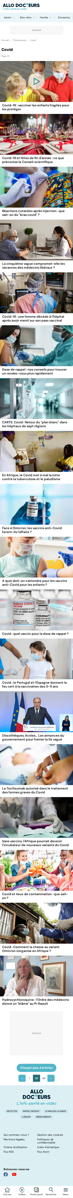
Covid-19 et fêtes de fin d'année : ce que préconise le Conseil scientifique (33, 160)
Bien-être (25, 17)
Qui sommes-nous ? (16, 1135)
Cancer (26, 1116)
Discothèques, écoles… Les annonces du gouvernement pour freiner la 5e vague (33, 737)
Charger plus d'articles (36, 1068)
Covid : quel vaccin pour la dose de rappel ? (35, 634)
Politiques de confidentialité (46, 1141)
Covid (33, 40)
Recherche (51, 1194)
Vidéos (21, 1194)
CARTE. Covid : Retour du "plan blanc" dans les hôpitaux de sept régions (34, 424)
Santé (7, 17)
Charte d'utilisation (15, 1147)
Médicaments (43, 1116)
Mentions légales (14, 1139)
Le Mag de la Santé (55, 1111)
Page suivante (51, 1078)
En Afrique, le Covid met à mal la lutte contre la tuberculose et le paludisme (31, 477)
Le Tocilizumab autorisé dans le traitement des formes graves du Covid (35, 790)
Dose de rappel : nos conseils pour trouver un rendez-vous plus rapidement (34, 371)
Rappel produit (31, 1111)
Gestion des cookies (50, 1135)
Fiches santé (36, 1194)
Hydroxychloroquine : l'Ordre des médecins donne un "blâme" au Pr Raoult (35, 1002)
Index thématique (48, 1147)
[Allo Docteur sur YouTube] (14, 1174)
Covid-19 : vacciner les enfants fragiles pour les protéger (35, 107)
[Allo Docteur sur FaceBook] (6, 1174)
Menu (65, 1194)
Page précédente (22, 1078)
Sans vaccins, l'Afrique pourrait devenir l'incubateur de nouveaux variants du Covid (35, 843)
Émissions (64, 17)
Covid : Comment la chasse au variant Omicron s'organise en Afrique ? (31, 949)
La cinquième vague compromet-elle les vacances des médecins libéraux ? (33, 266)
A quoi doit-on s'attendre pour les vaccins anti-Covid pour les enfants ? (34, 583)
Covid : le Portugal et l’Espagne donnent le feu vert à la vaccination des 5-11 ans (34, 684)
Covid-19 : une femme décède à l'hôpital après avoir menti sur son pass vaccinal (33, 318)
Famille (44, 17)
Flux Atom (43, 1152)
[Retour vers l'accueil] (36, 6)
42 (43, 1078)
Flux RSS (9, 1152)
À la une (7, 1194)
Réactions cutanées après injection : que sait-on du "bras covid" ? (33, 213)
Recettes (12, 1111)
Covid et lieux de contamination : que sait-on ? (35, 896)
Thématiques (19, 40)
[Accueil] (36, 1097)
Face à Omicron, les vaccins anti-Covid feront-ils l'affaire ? (32, 530)
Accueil (5, 40)
